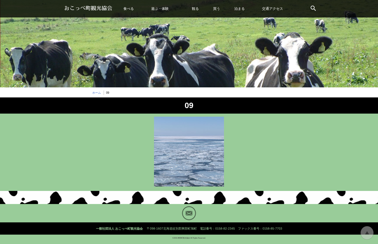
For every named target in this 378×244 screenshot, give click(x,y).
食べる (128, 8)
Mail (189, 213)
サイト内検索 (313, 8)
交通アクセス (272, 8)
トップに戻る (367, 233)
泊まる (239, 8)
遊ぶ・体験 (160, 8)
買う (216, 8)
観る (195, 8)
